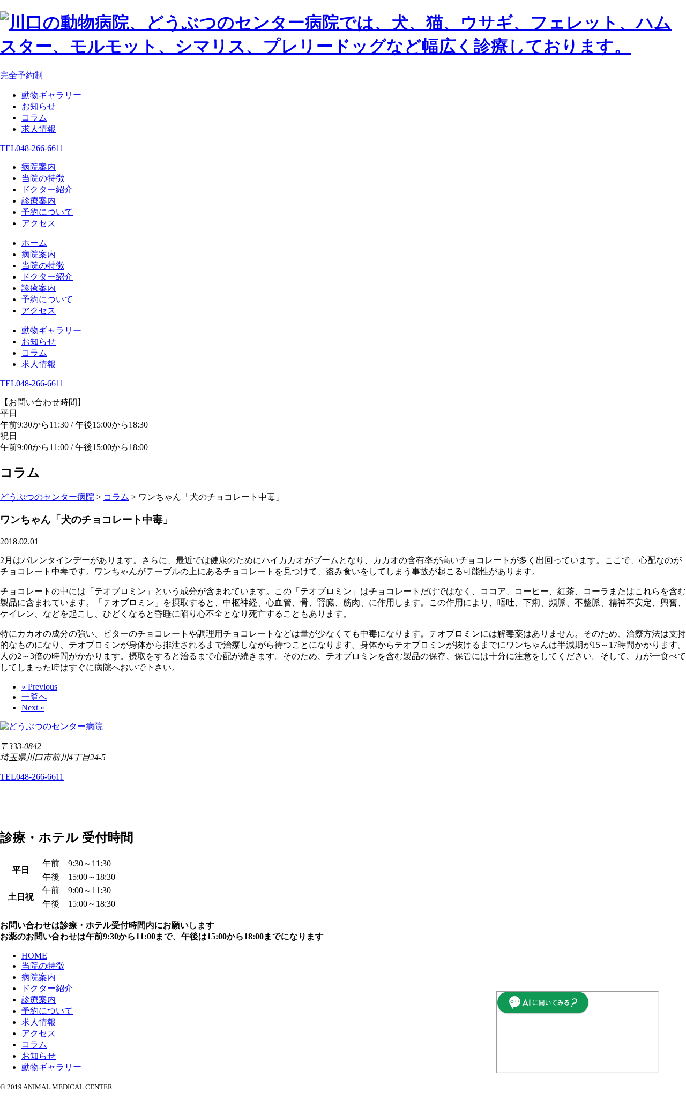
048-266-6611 (32, 148)
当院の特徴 (42, 178)
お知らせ (38, 106)
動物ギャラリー (51, 95)
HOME (34, 955)
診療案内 (38, 200)
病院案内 (38, 166)
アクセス (38, 223)
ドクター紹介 (47, 189)
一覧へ (34, 696)
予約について (47, 211)
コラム (34, 117)
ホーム (34, 243)
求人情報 (38, 128)
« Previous (39, 686)
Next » (32, 707)
